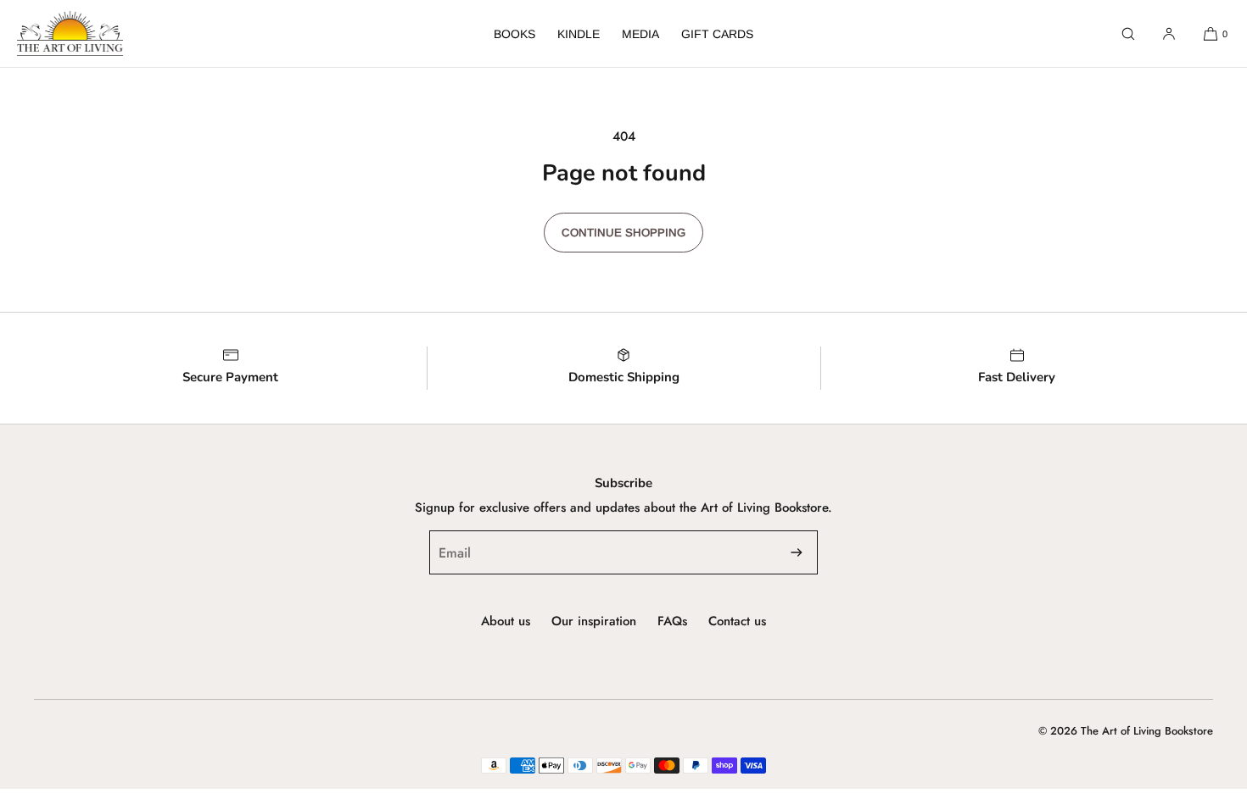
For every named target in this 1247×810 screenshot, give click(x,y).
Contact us (737, 621)
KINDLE (578, 34)
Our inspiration (593, 621)
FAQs (672, 621)
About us (505, 621)
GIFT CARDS (717, 34)
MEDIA (640, 34)
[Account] (1169, 33)
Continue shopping (623, 232)
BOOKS (514, 34)
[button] (1128, 33)
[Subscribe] (796, 552)
